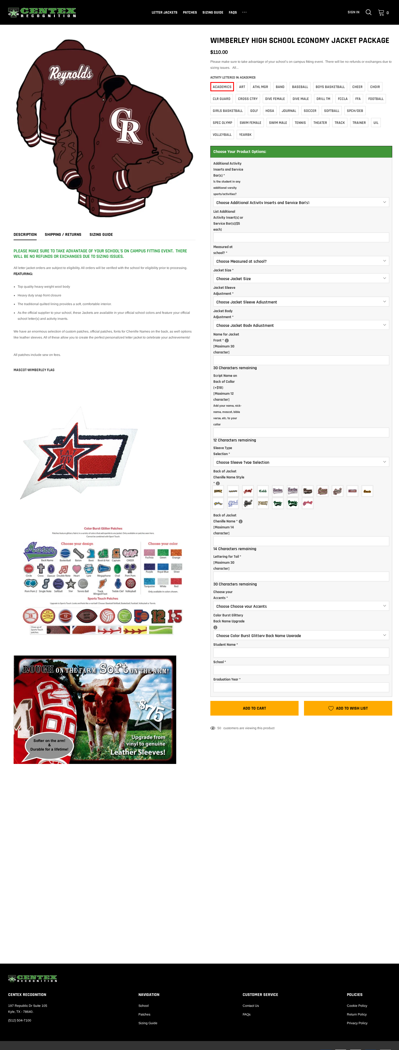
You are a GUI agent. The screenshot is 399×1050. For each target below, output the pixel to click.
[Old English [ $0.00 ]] (264, 491)
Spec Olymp (222, 122)
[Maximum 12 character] (227, 400)
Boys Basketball (330, 86)
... (245, 11)
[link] (369, 12)
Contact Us (251, 1006)
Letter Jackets (165, 12)
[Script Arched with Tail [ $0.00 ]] (279, 503)
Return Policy (357, 1014)
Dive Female (275, 98)
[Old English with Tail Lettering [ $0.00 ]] (294, 491)
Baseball (300, 86)
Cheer (357, 86)
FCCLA (343, 98)
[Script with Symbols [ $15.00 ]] (234, 503)
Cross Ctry (248, 98)
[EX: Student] (218, 483)
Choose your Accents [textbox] (223, 595)
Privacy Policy (357, 1023)
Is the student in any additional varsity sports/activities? (226, 188)
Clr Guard (221, 98)
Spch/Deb (355, 110)
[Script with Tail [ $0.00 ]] (309, 491)
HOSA (269, 110)
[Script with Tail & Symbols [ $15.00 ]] (249, 503)
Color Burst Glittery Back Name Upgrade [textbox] (231, 618)
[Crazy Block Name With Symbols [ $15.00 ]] (249, 491)
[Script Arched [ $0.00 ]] (219, 503)
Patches (190, 12)
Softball (331, 110)
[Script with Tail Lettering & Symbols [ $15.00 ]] (339, 491)
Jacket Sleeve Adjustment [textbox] (224, 290)
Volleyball (222, 134)
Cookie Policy (357, 1006)
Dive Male (301, 98)
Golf (254, 110)
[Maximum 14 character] (231, 524)
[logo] (42, 12)
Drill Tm (323, 98)
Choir (375, 86)
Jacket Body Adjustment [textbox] (223, 314)
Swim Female (250, 122)
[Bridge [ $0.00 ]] (219, 491)
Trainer (359, 122)
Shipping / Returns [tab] (63, 234)
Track (340, 122)
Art (242, 86)
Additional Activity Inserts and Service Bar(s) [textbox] (228, 178)
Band (280, 86)
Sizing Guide (212, 12)
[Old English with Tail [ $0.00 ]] (279, 491)
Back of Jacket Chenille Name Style (230, 477)
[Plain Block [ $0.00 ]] (354, 491)
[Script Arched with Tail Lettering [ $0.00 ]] (294, 503)
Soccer (310, 110)
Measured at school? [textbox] (223, 250)
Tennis (300, 122)
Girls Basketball (228, 110)
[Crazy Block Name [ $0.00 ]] (234, 491)
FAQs (233, 12)
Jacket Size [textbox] (223, 270)
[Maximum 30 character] (231, 343)
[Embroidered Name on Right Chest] (227, 340)
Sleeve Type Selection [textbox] (222, 451)
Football (376, 98)
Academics (222, 86)
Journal (289, 110)
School (143, 1006)
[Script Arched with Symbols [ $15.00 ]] (309, 503)
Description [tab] (25, 234)
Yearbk (245, 134)
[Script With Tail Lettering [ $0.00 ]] (324, 491)
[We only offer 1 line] (241, 521)
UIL (375, 122)
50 (219, 728)
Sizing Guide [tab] (101, 234)
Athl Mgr (260, 86)
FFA (358, 98)
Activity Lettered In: (233, 78)
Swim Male (278, 122)
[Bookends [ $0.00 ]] (264, 503)
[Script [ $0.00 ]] (369, 491)
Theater (320, 122)
